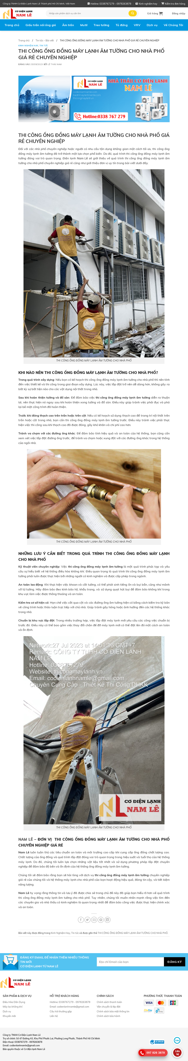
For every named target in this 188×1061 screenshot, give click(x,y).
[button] (155, 13)
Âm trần (68, 25)
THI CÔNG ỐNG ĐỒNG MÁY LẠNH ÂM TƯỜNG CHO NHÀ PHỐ (133, 932)
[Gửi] (133, 13)
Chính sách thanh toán (109, 1002)
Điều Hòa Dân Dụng (14, 1002)
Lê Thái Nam (55, 64)
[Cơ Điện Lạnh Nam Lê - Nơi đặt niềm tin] (21, 13)
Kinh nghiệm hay (148, 3)
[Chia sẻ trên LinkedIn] (107, 920)
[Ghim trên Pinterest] (101, 920)
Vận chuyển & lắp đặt (108, 1006)
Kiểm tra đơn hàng (175, 3)
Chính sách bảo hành (108, 1016)
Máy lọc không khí (12, 1006)
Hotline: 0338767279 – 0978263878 (111, 3)
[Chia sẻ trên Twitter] (87, 920)
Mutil (84, 25)
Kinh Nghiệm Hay (28, 45)
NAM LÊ (25, 839)
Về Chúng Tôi (173, 25)
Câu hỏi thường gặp (61, 1011)
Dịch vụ (152, 25)
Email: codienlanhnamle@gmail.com (69, 1006)
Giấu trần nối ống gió (41, 25)
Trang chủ (12, 25)
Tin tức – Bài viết (45, 40)
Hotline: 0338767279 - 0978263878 (70, 1002)
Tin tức (43, 45)
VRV (137, 25)
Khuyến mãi (9, 1016)
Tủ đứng (122, 25)
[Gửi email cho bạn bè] (94, 920)
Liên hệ (54, 1016)
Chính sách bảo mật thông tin (113, 1011)
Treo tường (101, 25)
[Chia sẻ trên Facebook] (81, 920)
